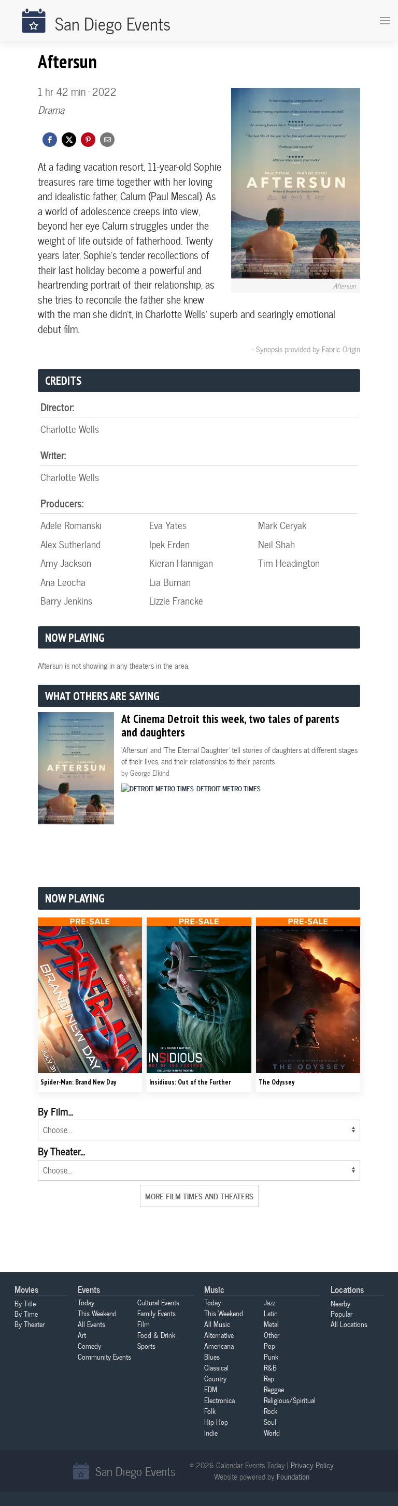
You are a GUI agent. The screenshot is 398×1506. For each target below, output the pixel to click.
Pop (269, 1345)
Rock (270, 1411)
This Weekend (97, 1313)
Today (86, 1302)
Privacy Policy (312, 1465)
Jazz (269, 1302)
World (272, 1432)
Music (214, 1289)
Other (271, 1335)
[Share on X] (69, 138)
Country (215, 1378)
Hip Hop (216, 1421)
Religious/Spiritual (290, 1400)
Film (143, 1324)
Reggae (274, 1389)
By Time (26, 1313)
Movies (26, 1289)
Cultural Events (158, 1302)
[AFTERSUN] (295, 183)
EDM (210, 1389)
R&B (270, 1367)
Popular (341, 1313)
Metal (271, 1324)
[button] (88, 138)
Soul (270, 1421)
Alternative (219, 1335)
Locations (347, 1289)
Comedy (89, 1345)
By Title (25, 1303)
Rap (269, 1378)
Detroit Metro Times (228, 789)
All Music (217, 1324)
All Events (91, 1324)
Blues (212, 1356)
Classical (216, 1367)
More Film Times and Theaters (199, 1195)
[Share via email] (107, 138)
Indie (211, 1432)
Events (89, 1289)
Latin (271, 1313)
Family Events (156, 1313)
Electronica (219, 1400)
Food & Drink (156, 1335)
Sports (146, 1345)
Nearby (340, 1303)
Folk (210, 1411)
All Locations (349, 1324)
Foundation (293, 1476)
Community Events (104, 1356)
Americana (219, 1345)
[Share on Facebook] (49, 138)
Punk (271, 1356)
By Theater (30, 1324)
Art (82, 1335)
